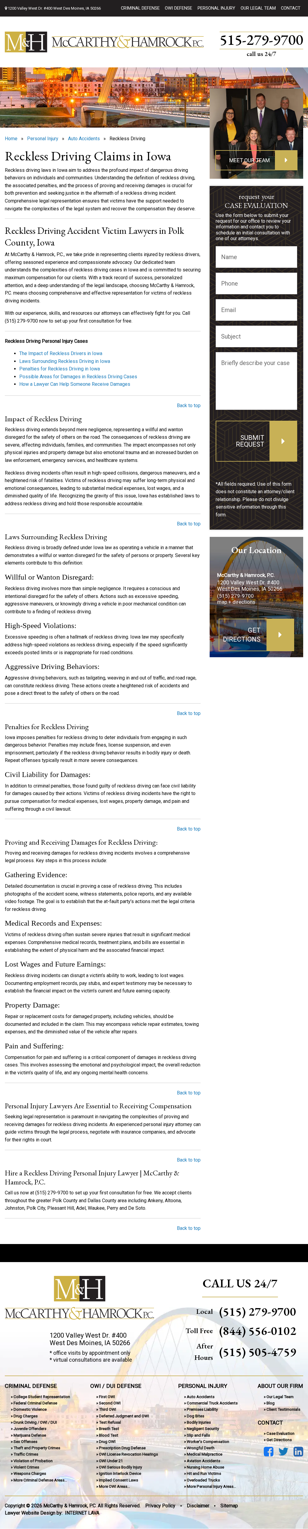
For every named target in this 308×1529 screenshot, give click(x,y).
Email (228, 310)
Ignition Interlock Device (120, 1474)
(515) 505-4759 (257, 1352)
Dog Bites (195, 1416)
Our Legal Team (258, 8)
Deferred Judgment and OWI (124, 1416)
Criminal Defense (140, 8)
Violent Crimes (26, 1467)
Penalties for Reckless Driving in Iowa (59, 369)
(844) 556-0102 (257, 1331)
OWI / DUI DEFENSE (115, 1386)
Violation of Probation (33, 1461)
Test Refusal (110, 1422)
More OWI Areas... (114, 1486)
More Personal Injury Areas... (211, 1486)
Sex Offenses (25, 1441)
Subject (231, 336)
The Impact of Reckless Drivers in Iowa (60, 353)
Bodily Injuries (199, 1422)
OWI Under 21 (111, 1461)
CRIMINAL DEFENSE (31, 1386)
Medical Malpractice (204, 1454)
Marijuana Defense (30, 1435)
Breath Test (109, 1429)
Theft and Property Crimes (37, 1448)
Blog (270, 1403)
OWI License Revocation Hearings (128, 1454)
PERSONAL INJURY (202, 1386)
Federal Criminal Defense (35, 1403)
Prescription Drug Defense (122, 1448)
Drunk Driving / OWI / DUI (35, 1422)
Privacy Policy (160, 1506)
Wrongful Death (200, 1448)
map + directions (236, 602)
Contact (290, 8)
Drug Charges (26, 1416)
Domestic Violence (30, 1409)
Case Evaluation (280, 1433)
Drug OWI (107, 1441)
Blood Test (108, 1435)
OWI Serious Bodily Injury (120, 1467)
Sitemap (229, 1506)
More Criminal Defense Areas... (40, 1480)
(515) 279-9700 (235, 596)
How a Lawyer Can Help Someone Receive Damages (74, 384)
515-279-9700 (261, 40)
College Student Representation (42, 1396)
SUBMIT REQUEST (250, 441)
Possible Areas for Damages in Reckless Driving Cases (78, 376)
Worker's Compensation (208, 1441)
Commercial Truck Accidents (212, 1403)
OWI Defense (178, 8)
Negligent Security (203, 1429)
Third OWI (107, 1409)
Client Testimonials (283, 1409)
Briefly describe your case (255, 363)
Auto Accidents (200, 1396)
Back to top (189, 405)
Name (229, 257)
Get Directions (241, 635)
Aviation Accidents (203, 1461)
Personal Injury (216, 8)
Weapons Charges (30, 1474)
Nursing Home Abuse (205, 1467)
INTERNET (82, 1513)
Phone (229, 283)
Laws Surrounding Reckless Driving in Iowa (64, 361)
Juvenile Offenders (30, 1429)
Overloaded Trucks (203, 1480)
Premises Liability (202, 1409)
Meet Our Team (249, 160)
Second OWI (110, 1403)
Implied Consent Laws (118, 1480)
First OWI (107, 1396)
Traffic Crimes (26, 1454)
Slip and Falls (198, 1435)
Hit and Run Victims (204, 1474)
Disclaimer (198, 1506)
